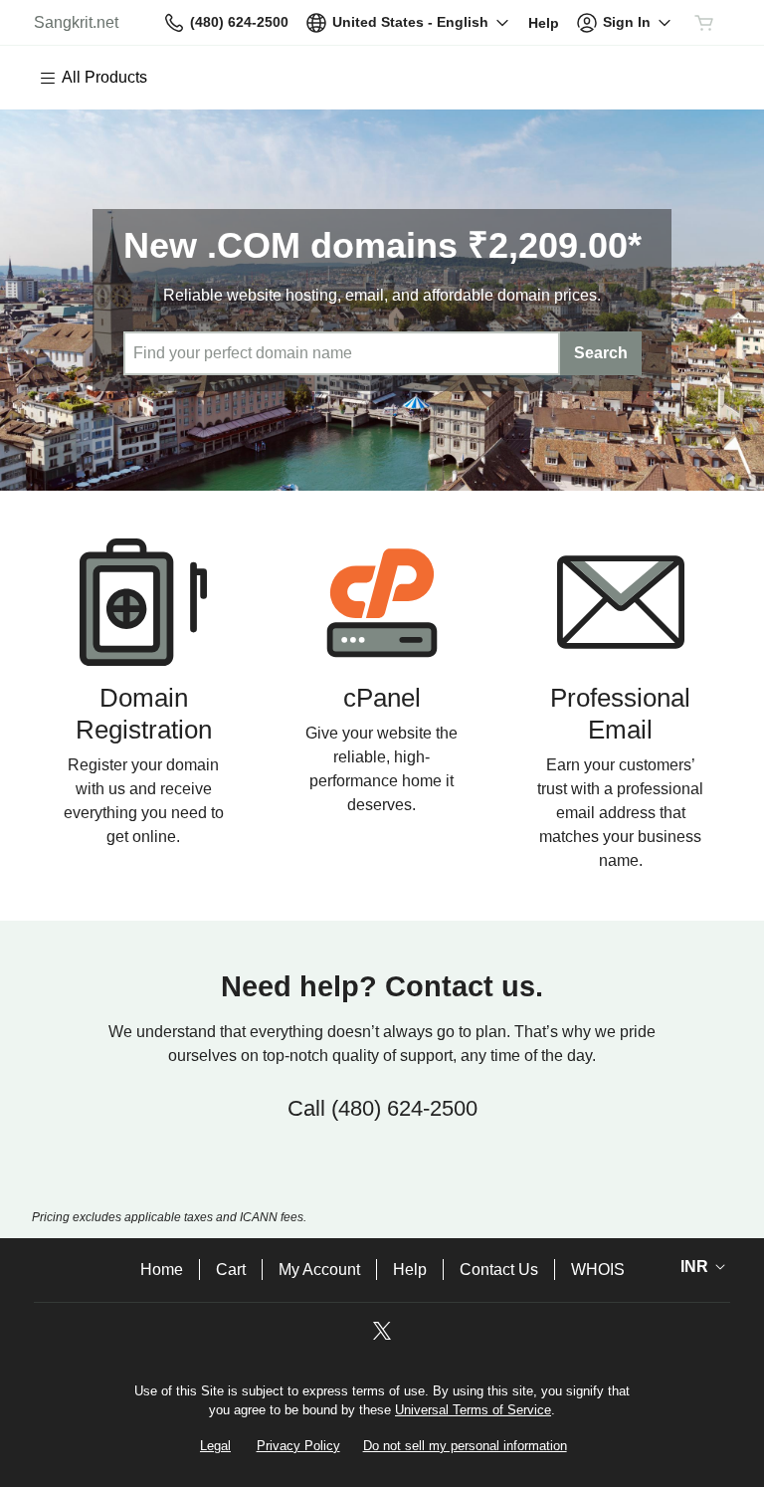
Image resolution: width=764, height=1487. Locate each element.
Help (410, 1269)
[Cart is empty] (704, 23)
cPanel (382, 698)
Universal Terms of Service (473, 1409)
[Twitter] (382, 1337)
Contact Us (499, 1269)
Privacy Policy (298, 1445)
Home (161, 1269)
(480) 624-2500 (404, 1108)
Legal (215, 1445)
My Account (319, 1269)
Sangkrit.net (76, 22)
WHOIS (598, 1269)
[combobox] (341, 353)
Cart (231, 1269)
